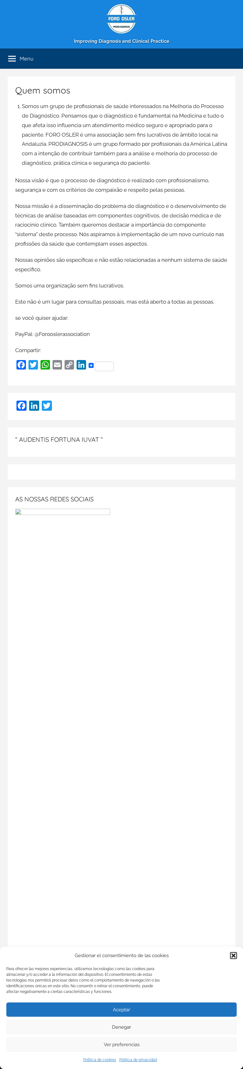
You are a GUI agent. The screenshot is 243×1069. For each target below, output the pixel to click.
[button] (233, 955)
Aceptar (121, 1010)
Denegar (121, 1027)
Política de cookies (99, 1060)
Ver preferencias (122, 1044)
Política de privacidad (138, 1060)
